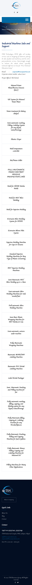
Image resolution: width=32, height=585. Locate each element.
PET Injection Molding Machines (16, 269)
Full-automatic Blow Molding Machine (16, 306)
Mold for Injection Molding (16, 209)
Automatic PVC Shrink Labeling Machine (16, 367)
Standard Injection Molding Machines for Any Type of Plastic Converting (16, 256)
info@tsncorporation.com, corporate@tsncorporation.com (11, 538)
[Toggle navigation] (26, 20)
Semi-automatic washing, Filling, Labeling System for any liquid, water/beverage (16, 126)
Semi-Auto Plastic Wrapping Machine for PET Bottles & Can (16, 319)
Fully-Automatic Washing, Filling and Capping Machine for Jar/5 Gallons (16, 436)
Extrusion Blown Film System (16, 232)
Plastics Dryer (16, 139)
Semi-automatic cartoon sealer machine (16, 332)
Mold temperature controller (16, 150)
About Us (5, 513)
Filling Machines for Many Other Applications (16, 466)
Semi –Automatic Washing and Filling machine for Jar (16, 389)
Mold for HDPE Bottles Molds (16, 187)
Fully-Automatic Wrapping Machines (16, 344)
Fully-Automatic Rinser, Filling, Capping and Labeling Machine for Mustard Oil (16, 452)
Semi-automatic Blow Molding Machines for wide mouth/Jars (16, 293)
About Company (9, 500)
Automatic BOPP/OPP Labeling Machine (16, 356)
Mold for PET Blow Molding (16, 199)
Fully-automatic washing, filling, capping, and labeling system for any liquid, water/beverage (16, 405)
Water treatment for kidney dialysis (16, 112)
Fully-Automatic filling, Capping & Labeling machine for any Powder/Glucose (16, 421)
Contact (4, 519)
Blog (3, 516)
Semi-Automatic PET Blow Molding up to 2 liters (16, 281)
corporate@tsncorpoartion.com (21, 72)
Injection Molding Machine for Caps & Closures (16, 243)
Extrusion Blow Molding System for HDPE (16, 220)
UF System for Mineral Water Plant (16, 100)
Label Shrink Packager (16, 378)
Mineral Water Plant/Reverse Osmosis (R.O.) (16, 87)
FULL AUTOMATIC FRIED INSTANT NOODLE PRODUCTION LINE (16, 173)
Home (3, 27)
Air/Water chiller (16, 160)
